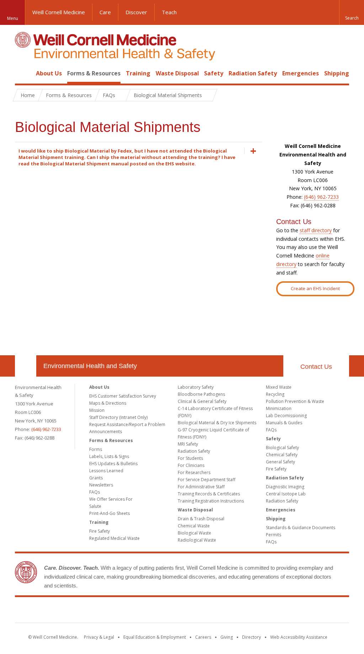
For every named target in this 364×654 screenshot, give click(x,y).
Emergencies (300, 73)
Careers (203, 637)
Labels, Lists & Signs (109, 456)
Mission (97, 410)
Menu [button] (12, 18)
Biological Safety (282, 448)
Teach (169, 12)
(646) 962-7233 (321, 196)
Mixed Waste (278, 387)
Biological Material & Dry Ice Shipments (217, 423)
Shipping (336, 73)
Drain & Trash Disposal (201, 519)
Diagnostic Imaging (285, 487)
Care (105, 12)
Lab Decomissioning (286, 416)
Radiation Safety (253, 73)
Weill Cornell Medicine (58, 12)
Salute (95, 506)
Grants (96, 478)
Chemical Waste (194, 526)
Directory (251, 637)
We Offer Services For (111, 499)
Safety (213, 73)
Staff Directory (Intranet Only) (118, 417)
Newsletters (101, 485)
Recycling (275, 394)
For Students (190, 458)
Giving (226, 637)
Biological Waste (194, 533)
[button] (351, 12)
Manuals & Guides (284, 423)
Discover (136, 12)
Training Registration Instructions (211, 501)
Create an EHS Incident (315, 288)
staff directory (316, 230)
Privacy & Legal (99, 637)
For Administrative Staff (201, 487)
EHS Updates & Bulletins (113, 464)
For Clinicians (191, 465)
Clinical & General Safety (202, 401)
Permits (273, 535)
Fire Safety (99, 531)
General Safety (280, 462)
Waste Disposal (177, 73)
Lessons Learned (106, 471)
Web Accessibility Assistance (298, 637)
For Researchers (194, 472)
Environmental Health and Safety (90, 365)
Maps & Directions (107, 403)
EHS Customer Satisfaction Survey (122, 396)
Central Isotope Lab (286, 494)
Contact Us (316, 366)
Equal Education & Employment (154, 637)
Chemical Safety (282, 455)
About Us (49, 73)
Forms (95, 449)
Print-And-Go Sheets (109, 513)
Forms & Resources (94, 73)
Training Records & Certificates (209, 494)
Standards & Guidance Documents (300, 528)
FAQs (94, 492)
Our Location (25, 366)
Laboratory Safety (196, 387)
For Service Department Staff (206, 480)
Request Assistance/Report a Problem (127, 424)
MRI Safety (188, 444)
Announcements (105, 432)
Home (22, 73)
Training (138, 73)
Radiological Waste (197, 540)
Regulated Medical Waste (114, 538)
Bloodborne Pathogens (201, 394)
